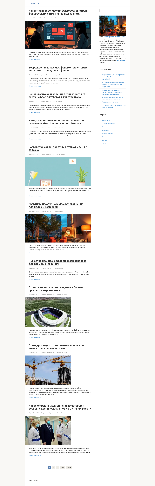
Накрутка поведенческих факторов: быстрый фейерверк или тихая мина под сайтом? (58, 12)
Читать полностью (35, 59)
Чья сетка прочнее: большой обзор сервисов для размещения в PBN (57, 262)
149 (62, 467)
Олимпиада (105, 130)
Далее (69, 467)
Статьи (46, 18)
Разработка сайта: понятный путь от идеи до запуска (58, 148)
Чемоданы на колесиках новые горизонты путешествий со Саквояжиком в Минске (56, 122)
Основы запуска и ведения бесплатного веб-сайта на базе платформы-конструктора (58, 95)
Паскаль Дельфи (107, 133)
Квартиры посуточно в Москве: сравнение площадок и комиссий (56, 205)
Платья (104, 137)
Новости (48, 74)
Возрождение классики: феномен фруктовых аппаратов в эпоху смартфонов (58, 69)
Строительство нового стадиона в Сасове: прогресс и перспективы (56, 289)
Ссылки (104, 140)
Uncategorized (50, 154)
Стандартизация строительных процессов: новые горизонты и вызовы (56, 347)
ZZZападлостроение (108, 123)
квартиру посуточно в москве (114, 37)
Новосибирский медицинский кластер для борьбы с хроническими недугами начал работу (60, 407)
